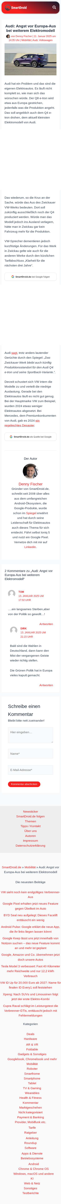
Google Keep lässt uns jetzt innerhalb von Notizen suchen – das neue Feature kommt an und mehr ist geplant (30, 943)
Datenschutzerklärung (30, 845)
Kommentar (30, 1102)
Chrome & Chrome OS (33, 1168)
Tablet (32, 1083)
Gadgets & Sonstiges (32, 1054)
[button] (54, 8)
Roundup (30, 1143)
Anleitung (32, 1138)
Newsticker (30, 811)
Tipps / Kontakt (30, 826)
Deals (30, 1034)
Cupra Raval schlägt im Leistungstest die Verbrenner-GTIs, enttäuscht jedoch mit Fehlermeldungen (30, 1010)
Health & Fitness (30, 1097)
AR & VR (32, 1044)
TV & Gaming (32, 1088)
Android (33, 1164)
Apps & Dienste (32, 1153)
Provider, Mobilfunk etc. (30, 1122)
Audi (35, 40)
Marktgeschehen (30, 1107)
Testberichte (30, 1193)
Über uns (30, 831)
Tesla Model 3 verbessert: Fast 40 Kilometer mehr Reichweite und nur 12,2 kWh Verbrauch (30, 971)
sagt (14, 352)
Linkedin (30, 547)
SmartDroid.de (11, 867)
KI (32, 1178)
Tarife (32, 1127)
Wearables (32, 1093)
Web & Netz (32, 1183)
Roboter (32, 1068)
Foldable (32, 1049)
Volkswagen (46, 40)
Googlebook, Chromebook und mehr (32, 1059)
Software (30, 1148)
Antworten (46, 624)
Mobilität (26, 40)
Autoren (30, 835)
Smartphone (32, 1078)
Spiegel (31, 513)
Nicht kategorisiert (30, 1112)
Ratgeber (30, 1132)
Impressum (30, 840)
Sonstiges (30, 1188)
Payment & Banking (30, 1117)
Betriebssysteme (32, 1158)
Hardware (30, 1038)
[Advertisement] (30, 159)
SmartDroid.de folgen (30, 816)
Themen (30, 821)
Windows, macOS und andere (33, 1173)
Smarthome (32, 1073)
